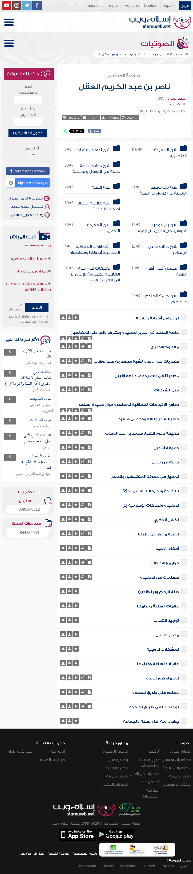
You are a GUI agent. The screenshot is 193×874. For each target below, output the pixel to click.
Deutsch (151, 6)
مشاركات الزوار (21, 751)
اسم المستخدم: (28, 90)
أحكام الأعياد (167, 549)
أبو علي (47, 447)
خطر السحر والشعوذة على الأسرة (148, 419)
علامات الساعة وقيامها (158, 606)
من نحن (25, 853)
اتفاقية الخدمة (59, 853)
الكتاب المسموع (177, 784)
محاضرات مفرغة (176, 768)
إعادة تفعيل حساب (27, 215)
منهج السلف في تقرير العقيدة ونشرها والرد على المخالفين (124, 333)
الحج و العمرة (116, 768)
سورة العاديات (40, 399)
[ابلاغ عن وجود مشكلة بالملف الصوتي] (63, 317)
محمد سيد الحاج (42, 390)
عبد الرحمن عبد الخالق (38, 363)
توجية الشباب (166, 621)
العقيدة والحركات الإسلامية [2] (150, 491)
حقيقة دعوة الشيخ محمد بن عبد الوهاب (142, 433)
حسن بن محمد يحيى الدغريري (41, 408)
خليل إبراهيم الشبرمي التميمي (33, 474)
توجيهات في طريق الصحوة (154, 707)
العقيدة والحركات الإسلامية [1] (150, 505)
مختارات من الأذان (145, 774)
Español (169, 6)
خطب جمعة (180, 776)
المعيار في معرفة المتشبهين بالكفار (145, 477)
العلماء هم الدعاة (162, 678)
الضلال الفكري (166, 520)
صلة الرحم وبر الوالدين (158, 592)
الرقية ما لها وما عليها (158, 534)
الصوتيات (158, 44)
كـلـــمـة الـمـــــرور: (28, 112)
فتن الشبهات (166, 390)
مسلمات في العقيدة (159, 577)
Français (132, 6)
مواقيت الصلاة (52, 760)
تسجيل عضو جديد (27, 206)
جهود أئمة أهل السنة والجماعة (151, 721)
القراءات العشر (115, 784)
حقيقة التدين (166, 448)
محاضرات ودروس (176, 760)
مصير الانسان (167, 635)
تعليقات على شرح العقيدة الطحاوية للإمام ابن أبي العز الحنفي (94, 274)
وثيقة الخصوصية (85, 853)
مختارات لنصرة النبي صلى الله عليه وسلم (37, 438)
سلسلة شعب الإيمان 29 (37, 354)
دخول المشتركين (27, 133)
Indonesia (95, 6)
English (114, 6)
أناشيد (154, 751)
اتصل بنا (39, 853)
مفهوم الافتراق (165, 347)
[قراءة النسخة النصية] (89, 339)
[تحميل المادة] (69, 317)
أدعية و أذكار (149, 782)
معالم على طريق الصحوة (155, 693)
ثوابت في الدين (165, 462)
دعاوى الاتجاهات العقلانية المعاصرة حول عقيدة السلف (129, 405)
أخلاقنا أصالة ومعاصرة (29, 251)
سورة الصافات (40, 420)
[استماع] (76, 317)
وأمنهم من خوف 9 (32, 264)
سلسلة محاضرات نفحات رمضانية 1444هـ (28, 279)
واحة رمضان (118, 760)
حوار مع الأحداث (165, 563)
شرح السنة (101, 187)
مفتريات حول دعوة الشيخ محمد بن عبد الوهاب (136, 361)
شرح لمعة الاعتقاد (94, 150)
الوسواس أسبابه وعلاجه (157, 318)
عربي (185, 6)
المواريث (58, 751)
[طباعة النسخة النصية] (83, 339)
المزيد (37, 307)
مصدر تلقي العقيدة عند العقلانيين (146, 376)
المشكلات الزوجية (162, 649)
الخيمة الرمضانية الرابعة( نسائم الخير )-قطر (35, 462)
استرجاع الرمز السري (25, 198)
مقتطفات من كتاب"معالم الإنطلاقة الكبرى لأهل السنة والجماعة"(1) (28, 378)
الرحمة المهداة (115, 751)
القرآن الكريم (180, 751)
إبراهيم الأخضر (41, 426)
